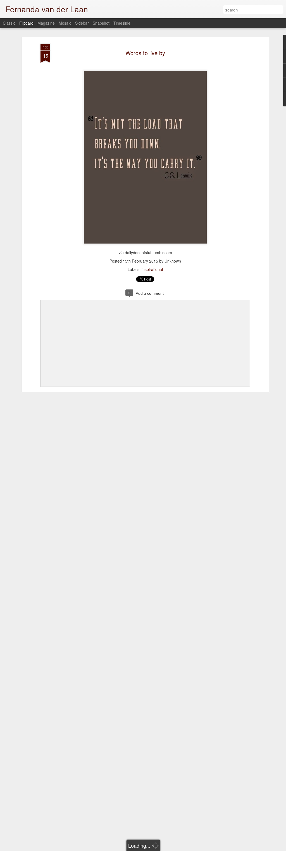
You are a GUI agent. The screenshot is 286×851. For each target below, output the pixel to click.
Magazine (46, 23)
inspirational (152, 269)
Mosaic (65, 23)
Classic (9, 23)
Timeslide (121, 23)
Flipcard (26, 23)
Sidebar (82, 23)
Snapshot (101, 23)
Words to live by (145, 53)
